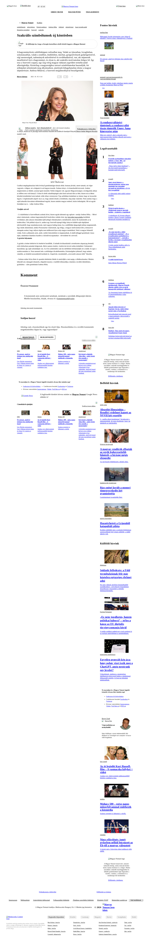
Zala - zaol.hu (127, 931)
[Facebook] (85, 385)
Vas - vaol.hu (127, 925)
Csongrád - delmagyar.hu (54, 934)
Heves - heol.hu (77, 934)
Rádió (134, 917)
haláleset (111, 205)
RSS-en (64, 389)
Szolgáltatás (122, 917)
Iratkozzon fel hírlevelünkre (32, 386)
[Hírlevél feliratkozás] (94, 382)
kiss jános (111, 155)
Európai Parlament (106, 612)
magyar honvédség (106, 518)
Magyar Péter (108, 721)
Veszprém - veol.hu (129, 928)
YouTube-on (56, 389)
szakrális (41, 30)
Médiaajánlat (25, 900)
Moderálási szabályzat (119, 900)
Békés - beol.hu (52, 928)
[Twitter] (94, 385)
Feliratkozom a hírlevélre (86, 129)
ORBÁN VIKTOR (57, 12)
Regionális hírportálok (56, 917)
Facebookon (61, 386)
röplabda (102, 835)
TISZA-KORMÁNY (92, 12)
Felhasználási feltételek (61, 900)
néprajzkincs (31, 27)
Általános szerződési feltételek (83, 900)
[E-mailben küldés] (87, 76)
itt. (57, 130)
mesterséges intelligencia (107, 654)
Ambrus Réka (52, 27)
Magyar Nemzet (27, 23)
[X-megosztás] (91, 76)
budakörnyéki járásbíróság (108, 483)
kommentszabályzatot (65, 298)
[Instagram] (90, 385)
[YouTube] (90, 388)
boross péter (112, 256)
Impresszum (13, 900)
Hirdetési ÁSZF (102, 900)
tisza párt (111, 327)
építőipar (111, 280)
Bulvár (109, 917)
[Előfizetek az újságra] (121, 6)
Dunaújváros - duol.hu (79, 922)
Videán (49, 389)
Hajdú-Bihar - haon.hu (79, 931)
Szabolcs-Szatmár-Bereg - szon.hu (108, 934)
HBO (18, 351)
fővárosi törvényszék (106, 444)
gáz (109, 303)
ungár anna (103, 405)
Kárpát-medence (42, 27)
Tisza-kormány (104, 118)
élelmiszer (103, 565)
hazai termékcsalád (81, 27)
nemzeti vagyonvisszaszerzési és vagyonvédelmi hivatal (111, 78)
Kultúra (39, 23)
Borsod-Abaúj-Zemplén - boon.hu (56, 931)
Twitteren (70, 386)
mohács (102, 799)
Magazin (98, 917)
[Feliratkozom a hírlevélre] (25, 6)
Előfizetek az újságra (104, 892)
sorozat (102, 55)
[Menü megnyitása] (140, 6)
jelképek (61, 27)
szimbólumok (21, 27)
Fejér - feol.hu (77, 925)
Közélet (72, 917)
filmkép (40, 351)
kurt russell (103, 761)
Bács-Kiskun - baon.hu (54, 922)
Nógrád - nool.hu (103, 928)
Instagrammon (41, 389)
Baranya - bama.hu (52, 925)
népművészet (69, 27)
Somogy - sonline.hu (104, 931)
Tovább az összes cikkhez (89, 406)
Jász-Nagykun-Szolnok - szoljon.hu (108, 922)
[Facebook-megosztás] (96, 76)
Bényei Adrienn (22, 77)
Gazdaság (85, 917)
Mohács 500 (61, 351)
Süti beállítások (136, 900)
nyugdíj (110, 179)
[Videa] (85, 388)
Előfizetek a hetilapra (115, 376)
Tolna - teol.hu (128, 922)
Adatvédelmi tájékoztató (41, 900)
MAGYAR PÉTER (74, 12)
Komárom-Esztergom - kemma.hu (107, 925)
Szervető (34, 30)
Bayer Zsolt (106, 719)
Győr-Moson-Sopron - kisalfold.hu (82, 928)
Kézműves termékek (23, 30)
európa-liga (104, 32)
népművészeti (82, 351)
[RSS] (94, 388)
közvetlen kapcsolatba (75, 217)
